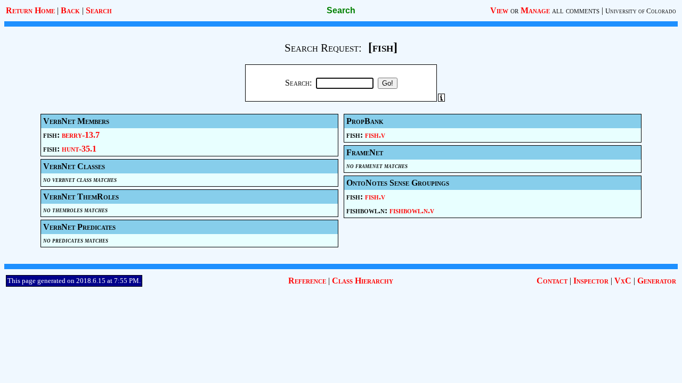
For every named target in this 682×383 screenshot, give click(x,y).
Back (70, 10)
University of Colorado (640, 11)
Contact (552, 280)
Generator (656, 280)
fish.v (375, 134)
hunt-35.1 (79, 148)
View (499, 10)
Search (99, 10)
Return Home (30, 10)
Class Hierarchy (362, 280)
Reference (307, 280)
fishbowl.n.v (411, 210)
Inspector (590, 280)
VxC (622, 280)
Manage (535, 10)
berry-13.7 (81, 134)
